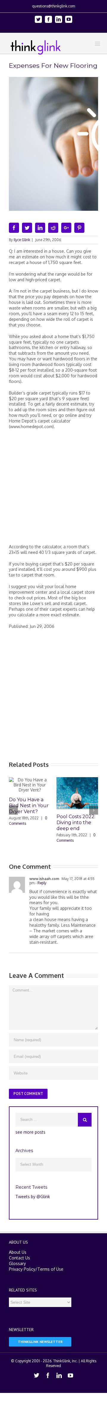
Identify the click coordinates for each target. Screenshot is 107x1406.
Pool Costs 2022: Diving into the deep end (75, 822)
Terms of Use (50, 1269)
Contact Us (19, 1257)
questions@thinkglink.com (53, 6)
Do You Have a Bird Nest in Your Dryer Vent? (29, 805)
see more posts (30, 1132)
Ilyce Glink (22, 240)
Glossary (17, 1263)
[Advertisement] (53, 489)
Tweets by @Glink (32, 1196)
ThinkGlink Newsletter (40, 1341)
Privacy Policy (22, 1269)
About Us (17, 1252)
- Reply (40, 883)
